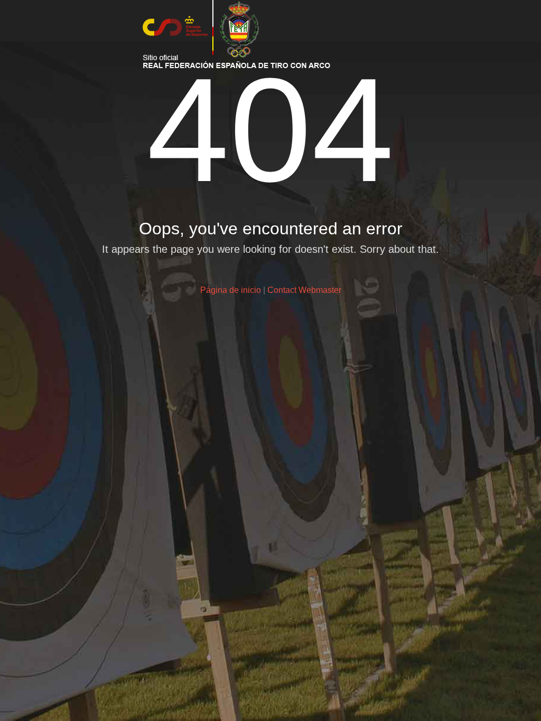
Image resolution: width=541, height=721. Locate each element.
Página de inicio (230, 290)
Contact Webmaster (304, 290)
